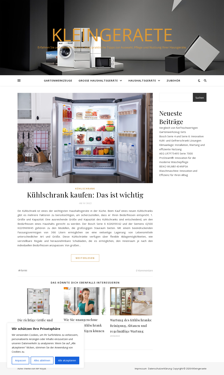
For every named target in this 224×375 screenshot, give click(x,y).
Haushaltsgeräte (142, 80)
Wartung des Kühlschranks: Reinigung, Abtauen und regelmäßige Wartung (131, 325)
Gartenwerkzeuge (58, 80)
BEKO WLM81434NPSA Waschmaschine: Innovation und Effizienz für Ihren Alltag (178, 171)
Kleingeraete (112, 34)
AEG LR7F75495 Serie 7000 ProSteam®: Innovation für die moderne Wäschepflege (177, 158)
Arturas (22, 270)
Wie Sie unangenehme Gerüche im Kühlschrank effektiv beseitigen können (84, 325)
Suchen (199, 97)
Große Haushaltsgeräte (98, 80)
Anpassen (20, 360)
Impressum (141, 368)
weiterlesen (85, 258)
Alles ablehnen (42, 360)
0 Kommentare (144, 270)
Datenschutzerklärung (160, 368)
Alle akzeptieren (67, 360)
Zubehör (173, 80)
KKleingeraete (198, 368)
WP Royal (41, 368)
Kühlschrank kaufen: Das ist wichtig (85, 194)
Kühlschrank (85, 188)
